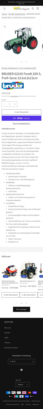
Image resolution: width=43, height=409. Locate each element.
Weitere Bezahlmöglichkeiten (21, 123)
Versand (28, 404)
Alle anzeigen (21, 309)
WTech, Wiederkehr (12, 401)
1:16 (20, 68)
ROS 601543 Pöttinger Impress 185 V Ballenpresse (10, 282)
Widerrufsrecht (36, 401)
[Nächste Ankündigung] (38, 2)
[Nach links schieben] (16, 61)
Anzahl (4, 100)
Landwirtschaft (29, 68)
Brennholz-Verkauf (11, 348)
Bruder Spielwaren (17, 14)
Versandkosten (14, 96)
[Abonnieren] (32, 361)
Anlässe (7, 343)
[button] (4, 8)
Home (4, 14)
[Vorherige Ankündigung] (4, 2)
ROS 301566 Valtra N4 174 (27, 281)
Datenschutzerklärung (12, 404)
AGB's (6, 338)
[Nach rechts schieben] (26, 61)
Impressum (35, 404)
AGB (22, 404)
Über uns (7, 328)
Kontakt (7, 333)
